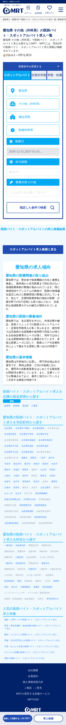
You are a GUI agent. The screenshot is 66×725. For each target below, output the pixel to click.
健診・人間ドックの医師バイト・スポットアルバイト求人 (30, 619)
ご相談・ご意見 (33, 687)
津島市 (36, 464)
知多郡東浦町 (27, 511)
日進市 (7, 487)
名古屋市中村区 (26, 434)
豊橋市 (24, 458)
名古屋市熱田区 (45, 440)
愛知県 (25, 406)
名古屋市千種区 (22, 428)
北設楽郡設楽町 (11, 523)
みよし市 (8, 493)
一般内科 (8, 545)
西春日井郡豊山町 (12, 499)
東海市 (43, 476)
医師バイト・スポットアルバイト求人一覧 (38, 19)
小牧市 (16, 476)
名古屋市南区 (42, 446)
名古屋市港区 (27, 446)
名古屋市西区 (10, 434)
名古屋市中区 (42, 434)
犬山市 (43, 469)
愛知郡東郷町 (41, 493)
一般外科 (8, 563)
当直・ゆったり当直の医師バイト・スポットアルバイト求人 (31, 646)
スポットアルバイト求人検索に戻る (33, 249)
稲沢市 (25, 476)
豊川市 (27, 464)
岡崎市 (33, 458)
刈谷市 (54, 464)
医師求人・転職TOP (11, 19)
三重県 (34, 406)
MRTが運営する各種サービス (33, 693)
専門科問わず (53, 599)
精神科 (56, 581)
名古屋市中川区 (11, 446)
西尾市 (25, 469)
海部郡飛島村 (40, 505)
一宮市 (42, 458)
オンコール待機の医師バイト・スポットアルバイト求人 (29, 652)
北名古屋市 (45, 487)
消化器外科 (20, 563)
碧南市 (45, 464)
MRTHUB (32, 699)
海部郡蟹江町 (25, 505)
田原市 (16, 487)
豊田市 (7, 469)
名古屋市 (8, 428)
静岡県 (16, 406)
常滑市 (52, 469)
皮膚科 (36, 587)
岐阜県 (7, 406)
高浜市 (36, 481)
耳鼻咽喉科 (25, 587)
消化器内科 (20, 545)
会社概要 (33, 670)
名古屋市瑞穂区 (28, 440)
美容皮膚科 (47, 587)
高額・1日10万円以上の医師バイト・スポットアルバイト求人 (32, 640)
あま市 (18, 493)
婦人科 (14, 587)
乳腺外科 (32, 569)
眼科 (19, 581)
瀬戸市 (51, 458)
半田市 (7, 464)
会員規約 (33, 676)
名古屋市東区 (38, 428)
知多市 (7, 481)
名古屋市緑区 (27, 452)
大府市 (52, 476)
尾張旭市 (26, 481)
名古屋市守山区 (11, 452)
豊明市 (54, 481)
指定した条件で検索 (33, 207)
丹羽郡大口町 (29, 499)
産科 (6, 587)
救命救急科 (9, 581)
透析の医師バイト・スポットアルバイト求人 (24, 658)
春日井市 (17, 464)
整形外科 (45, 563)
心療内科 (19, 557)
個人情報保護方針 (33, 681)
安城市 (16, 469)
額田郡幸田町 (40, 517)
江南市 (7, 476)
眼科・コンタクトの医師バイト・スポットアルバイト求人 (30, 634)
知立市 (16, 481)
